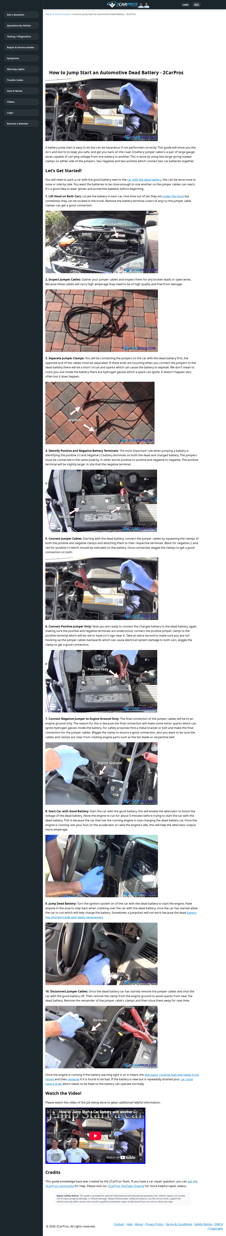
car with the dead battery (144, 180)
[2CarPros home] (109, 4)
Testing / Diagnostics (19, 36)
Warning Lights (15, 69)
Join (196, 4)
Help (129, 1224)
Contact (119, 1224)
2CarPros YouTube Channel (126, 1186)
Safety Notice (203, 1224)
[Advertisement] (134, 42)
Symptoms (13, 58)
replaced (73, 1079)
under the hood (173, 196)
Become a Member (17, 123)
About (139, 1224)
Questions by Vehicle (19, 25)
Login (185, 4)
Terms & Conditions (179, 1224)
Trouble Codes (15, 80)
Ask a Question (15, 14)
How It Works (15, 90)
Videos (11, 101)
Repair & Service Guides (20, 47)
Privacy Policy (154, 1224)
